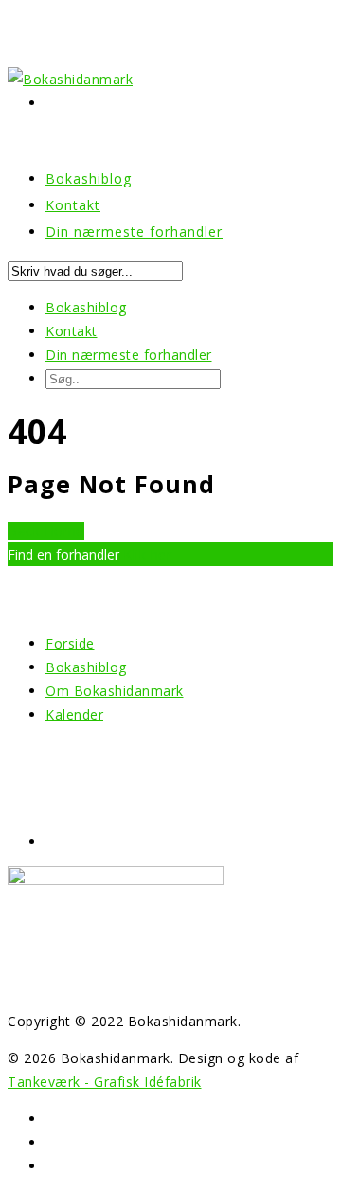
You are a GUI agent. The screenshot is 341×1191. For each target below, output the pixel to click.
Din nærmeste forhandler (134, 231)
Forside (70, 643)
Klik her (147, 554)
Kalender (74, 714)
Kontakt (71, 331)
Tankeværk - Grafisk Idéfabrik (105, 1082)
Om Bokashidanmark (114, 691)
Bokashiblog (86, 307)
